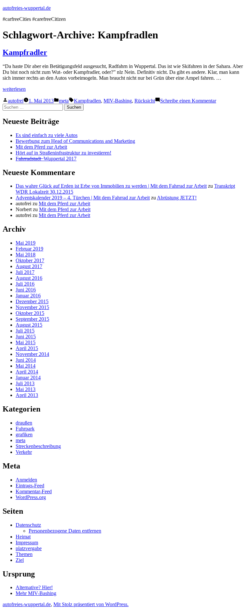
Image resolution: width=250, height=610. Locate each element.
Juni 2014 (26, 360)
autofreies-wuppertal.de (27, 8)
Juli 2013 (25, 383)
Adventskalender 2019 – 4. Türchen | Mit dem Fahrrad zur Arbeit (83, 197)
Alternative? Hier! (34, 587)
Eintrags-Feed (30, 485)
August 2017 (29, 266)
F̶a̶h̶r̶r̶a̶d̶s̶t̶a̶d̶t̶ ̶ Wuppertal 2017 (46, 158)
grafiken (24, 434)
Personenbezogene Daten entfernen (65, 531)
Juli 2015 (25, 330)
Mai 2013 (25, 389)
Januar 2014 (28, 377)
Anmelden (26, 479)
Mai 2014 (25, 366)
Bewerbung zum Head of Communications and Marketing (75, 141)
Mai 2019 (25, 243)
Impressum (27, 542)
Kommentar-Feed (34, 491)
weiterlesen (14, 89)
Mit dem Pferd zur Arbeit (41, 147)
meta (64, 100)
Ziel (20, 560)
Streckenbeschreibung (38, 446)
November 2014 (32, 354)
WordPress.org (31, 497)
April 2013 (27, 395)
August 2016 (29, 278)
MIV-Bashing (118, 100)
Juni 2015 (26, 336)
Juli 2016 (25, 284)
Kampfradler (25, 52)
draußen (24, 423)
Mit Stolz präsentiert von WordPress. (91, 604)
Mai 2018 (25, 254)
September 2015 (32, 319)
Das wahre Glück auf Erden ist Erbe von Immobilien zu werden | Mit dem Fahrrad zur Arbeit (111, 186)
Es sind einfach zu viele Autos (46, 135)
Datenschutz (28, 525)
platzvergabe (29, 548)
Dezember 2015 (32, 301)
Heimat (23, 536)
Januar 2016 (28, 295)
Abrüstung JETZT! (177, 197)
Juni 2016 (26, 289)
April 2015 (27, 348)
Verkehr (24, 452)
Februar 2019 (29, 248)
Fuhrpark (25, 428)
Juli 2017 (25, 272)
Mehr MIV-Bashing (36, 593)
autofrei (15, 100)
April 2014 (27, 371)
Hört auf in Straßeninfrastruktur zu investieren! (63, 153)
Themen (24, 554)
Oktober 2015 (30, 313)
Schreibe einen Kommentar (188, 100)
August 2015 (29, 325)
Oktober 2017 (30, 260)
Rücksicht (144, 100)
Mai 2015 (25, 342)
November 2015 (32, 307)
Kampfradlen (87, 100)
